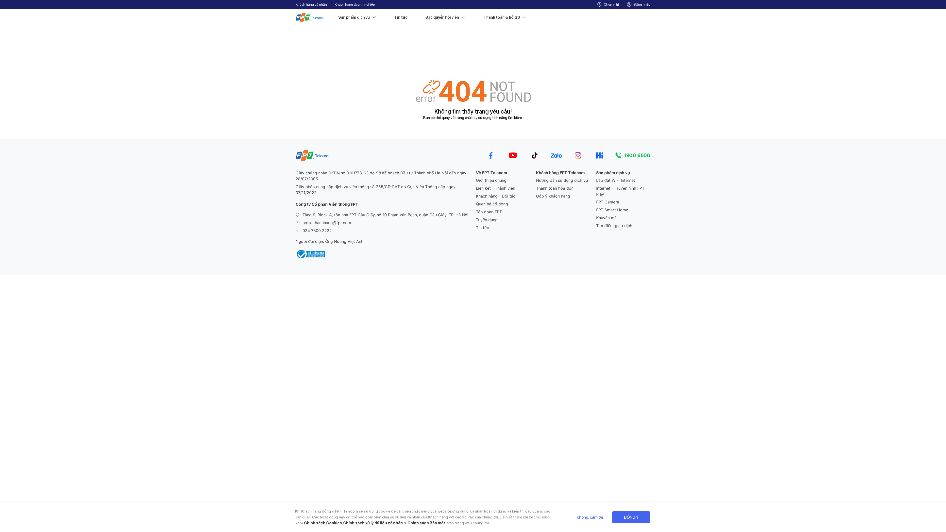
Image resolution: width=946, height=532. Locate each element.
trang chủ (463, 117)
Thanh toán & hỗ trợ (502, 17)
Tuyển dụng (487, 219)
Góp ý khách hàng (553, 196)
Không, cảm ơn (590, 517)
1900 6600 (637, 155)
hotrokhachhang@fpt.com (327, 222)
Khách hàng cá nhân (311, 4)
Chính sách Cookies (323, 523)
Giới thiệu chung (491, 180)
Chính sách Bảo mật (426, 523)
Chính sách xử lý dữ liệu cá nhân (373, 523)
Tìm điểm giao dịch (614, 225)
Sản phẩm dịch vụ (354, 17)
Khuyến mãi (607, 217)
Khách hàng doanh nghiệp (355, 4)
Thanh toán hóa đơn (555, 188)
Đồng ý (631, 517)
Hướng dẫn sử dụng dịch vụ (562, 180)
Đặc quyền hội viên (442, 17)
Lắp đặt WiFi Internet (615, 180)
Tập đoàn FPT (489, 211)
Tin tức (400, 17)
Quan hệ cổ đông (492, 203)
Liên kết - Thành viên (495, 188)
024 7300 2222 (317, 230)
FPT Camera (607, 202)
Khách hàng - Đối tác (495, 196)
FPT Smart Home (612, 209)
